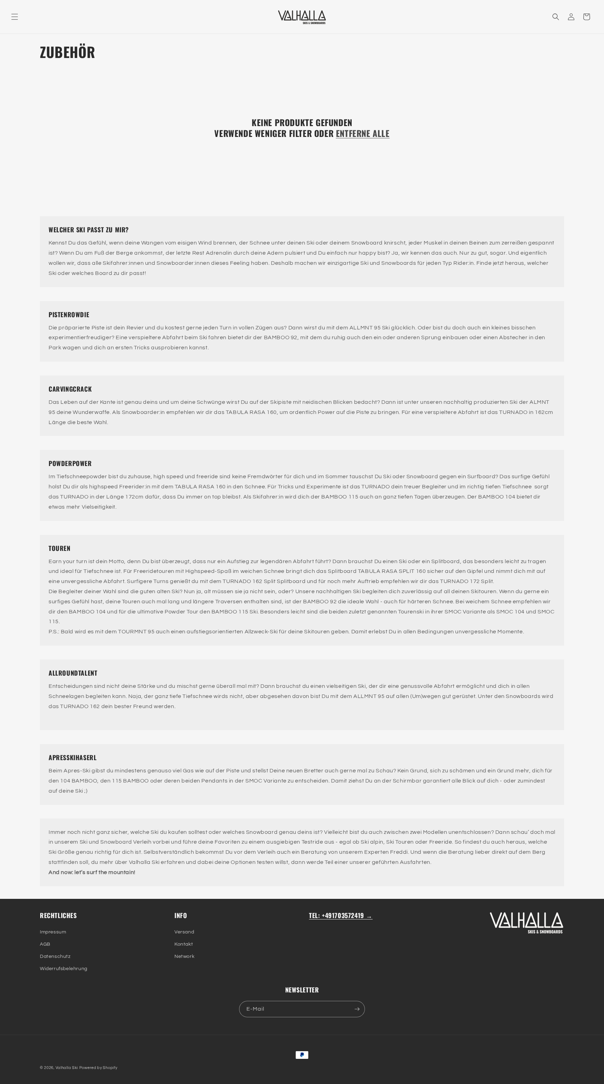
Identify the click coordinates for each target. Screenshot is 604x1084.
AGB (45, 944)
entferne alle (363, 133)
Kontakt (183, 944)
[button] (14, 16)
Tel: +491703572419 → (341, 915)
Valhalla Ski (67, 1068)
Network (184, 956)
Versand (184, 932)
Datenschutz (55, 956)
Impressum (53, 932)
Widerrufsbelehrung (63, 968)
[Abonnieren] (357, 1009)
